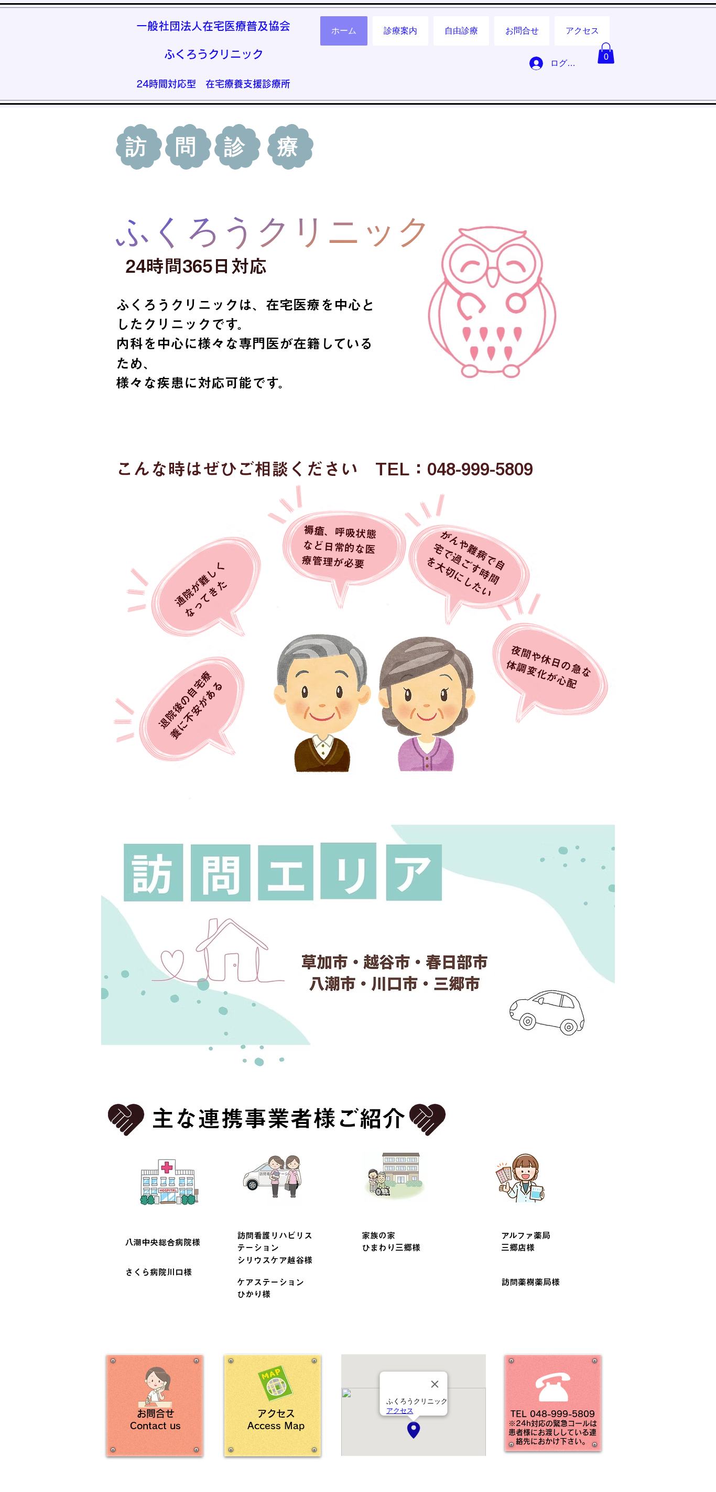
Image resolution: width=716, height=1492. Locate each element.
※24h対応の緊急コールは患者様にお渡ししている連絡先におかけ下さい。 (552, 1432)
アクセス (276, 1413)
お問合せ (156, 1413)
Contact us (155, 1425)
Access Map (276, 1425)
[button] (606, 53)
